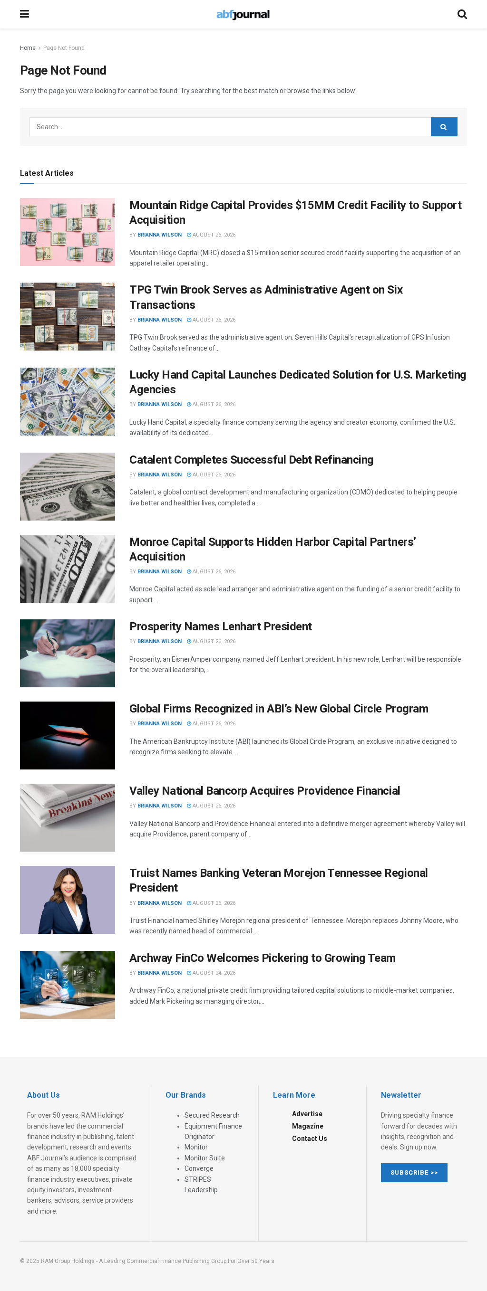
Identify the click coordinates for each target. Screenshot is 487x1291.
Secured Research (212, 1115)
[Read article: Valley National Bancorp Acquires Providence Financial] (67, 818)
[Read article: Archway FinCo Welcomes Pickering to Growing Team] (67, 985)
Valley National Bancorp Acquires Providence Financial (264, 790)
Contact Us (309, 1138)
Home (28, 48)
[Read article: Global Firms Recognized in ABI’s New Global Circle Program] (67, 735)
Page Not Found (64, 48)
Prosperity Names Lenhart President (220, 626)
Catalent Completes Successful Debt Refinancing (251, 459)
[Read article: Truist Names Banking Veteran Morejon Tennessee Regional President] (67, 900)
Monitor (196, 1147)
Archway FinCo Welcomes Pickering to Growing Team (262, 958)
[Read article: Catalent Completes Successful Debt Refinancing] (67, 487)
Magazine (307, 1126)
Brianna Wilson (159, 235)
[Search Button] (462, 14)
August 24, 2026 (213, 973)
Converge (199, 1168)
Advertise (307, 1114)
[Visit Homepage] (243, 14)
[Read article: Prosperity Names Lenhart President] (67, 653)
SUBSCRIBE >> (414, 1172)
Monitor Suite (205, 1158)
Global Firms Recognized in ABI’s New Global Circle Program (278, 708)
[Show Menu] (24, 14)
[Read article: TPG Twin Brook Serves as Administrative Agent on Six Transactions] (67, 317)
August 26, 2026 (213, 235)
